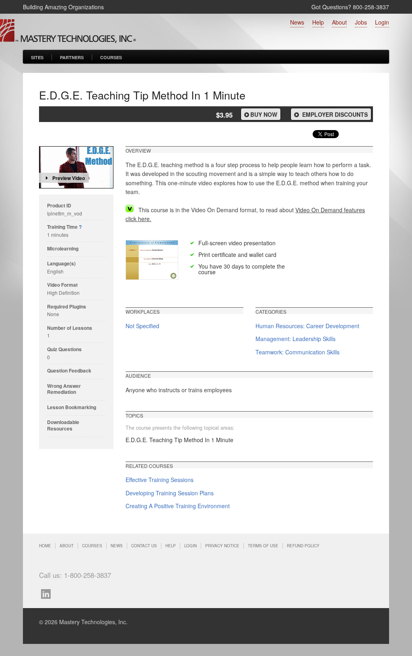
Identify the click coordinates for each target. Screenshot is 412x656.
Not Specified (142, 326)
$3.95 (224, 115)
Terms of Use (263, 545)
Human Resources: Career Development (307, 326)
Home (45, 545)
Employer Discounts (334, 114)
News (297, 22)
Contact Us (144, 545)
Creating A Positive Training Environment (178, 506)
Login (382, 22)
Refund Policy (303, 545)
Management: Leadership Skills (295, 339)
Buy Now (263, 114)
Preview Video (68, 178)
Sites (37, 57)
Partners (72, 57)
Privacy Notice (222, 545)
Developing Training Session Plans (170, 493)
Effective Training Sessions (160, 480)
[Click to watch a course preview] (76, 167)
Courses (111, 57)
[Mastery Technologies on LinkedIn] (48, 593)
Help (318, 22)
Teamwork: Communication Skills (297, 352)
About (339, 22)
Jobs (361, 22)
